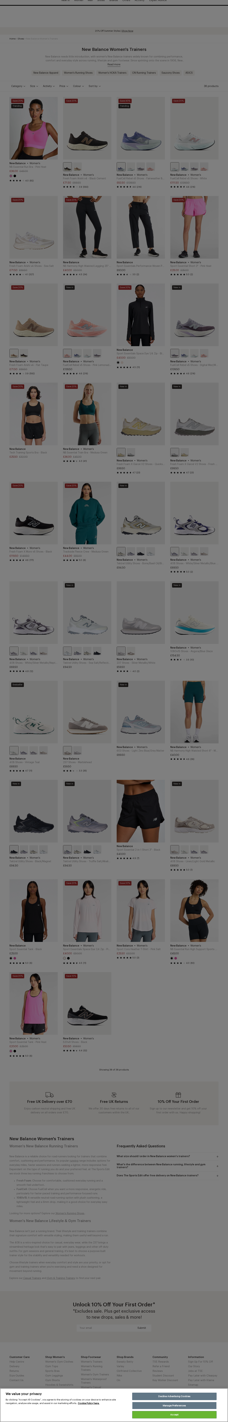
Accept (174, 1414)
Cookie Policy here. (88, 1403)
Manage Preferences (174, 1405)
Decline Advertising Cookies (174, 1396)
